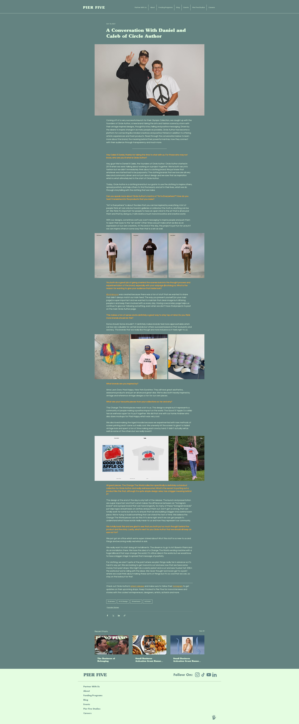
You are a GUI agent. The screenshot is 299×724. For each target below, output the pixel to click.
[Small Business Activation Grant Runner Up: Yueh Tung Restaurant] (150, 645)
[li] (214, 674)
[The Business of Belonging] (112, 644)
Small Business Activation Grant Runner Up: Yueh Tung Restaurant (148, 659)
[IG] (197, 674)
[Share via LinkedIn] (119, 615)
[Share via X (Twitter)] (113, 615)
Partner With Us (91, 686)
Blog (85, 700)
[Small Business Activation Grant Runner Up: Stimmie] (187, 644)
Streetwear (136, 601)
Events (86, 704)
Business (111, 601)
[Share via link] (124, 615)
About (86, 691)
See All (201, 631)
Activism (147, 601)
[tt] (203, 674)
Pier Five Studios (91, 709)
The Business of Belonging (106, 659)
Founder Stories (113, 607)
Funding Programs (92, 695)
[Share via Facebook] (107, 615)
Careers (87, 713)
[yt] (208, 674)
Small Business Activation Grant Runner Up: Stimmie (186, 659)
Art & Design (123, 601)
